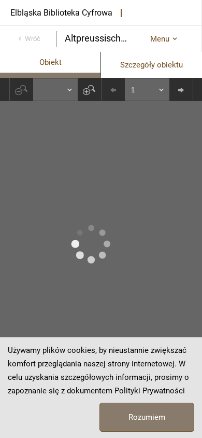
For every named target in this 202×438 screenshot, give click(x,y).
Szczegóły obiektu (151, 65)
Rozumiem (146, 417)
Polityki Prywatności (149, 390)
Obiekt (50, 62)
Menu (159, 39)
